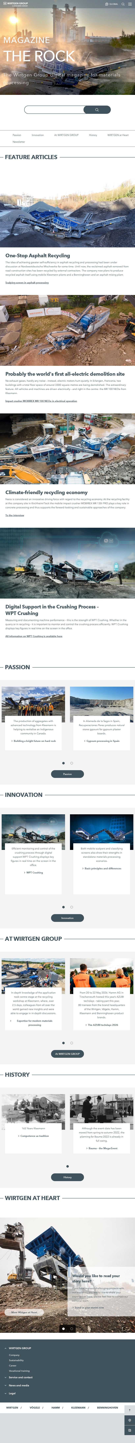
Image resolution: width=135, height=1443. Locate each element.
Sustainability (16, 1360)
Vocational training (19, 1370)
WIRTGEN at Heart (118, 135)
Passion (17, 135)
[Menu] (130, 4)
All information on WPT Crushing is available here (33, 636)
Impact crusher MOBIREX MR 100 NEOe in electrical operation (41, 401)
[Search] (123, 4)
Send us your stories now (89, 1307)
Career (12, 1365)
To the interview (14, 515)
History (93, 135)
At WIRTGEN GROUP (66, 135)
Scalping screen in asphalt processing (27, 282)
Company (14, 1355)
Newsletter (19, 141)
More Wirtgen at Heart (24, 1312)
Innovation (38, 135)
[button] (63, 763)
